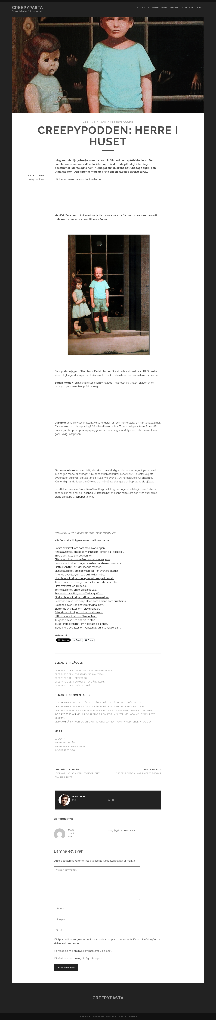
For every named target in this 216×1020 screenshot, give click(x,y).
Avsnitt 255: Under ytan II (192, 47)
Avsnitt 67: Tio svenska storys (192, 795)
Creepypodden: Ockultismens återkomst (80, 682)
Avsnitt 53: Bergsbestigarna (192, 684)
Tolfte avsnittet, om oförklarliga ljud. (76, 589)
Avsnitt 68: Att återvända (192, 804)
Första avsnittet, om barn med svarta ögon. (80, 548)
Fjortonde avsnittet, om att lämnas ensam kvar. (82, 597)
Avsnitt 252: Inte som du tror (192, 21)
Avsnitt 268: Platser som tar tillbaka (192, 175)
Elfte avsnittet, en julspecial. (71, 585)
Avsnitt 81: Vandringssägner (192, 917)
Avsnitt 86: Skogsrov (192, 971)
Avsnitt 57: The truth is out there (192, 716)
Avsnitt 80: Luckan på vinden (192, 908)
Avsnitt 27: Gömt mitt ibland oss (192, 193)
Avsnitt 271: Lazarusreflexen (192, 214)
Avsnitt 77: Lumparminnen (192, 886)
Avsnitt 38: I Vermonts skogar (192, 561)
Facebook (88, 492)
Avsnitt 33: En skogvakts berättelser (192, 519)
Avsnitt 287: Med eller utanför (192, 351)
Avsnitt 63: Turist (192, 762)
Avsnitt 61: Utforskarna (192, 750)
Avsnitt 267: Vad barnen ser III (192, 167)
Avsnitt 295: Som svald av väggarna (192, 429)
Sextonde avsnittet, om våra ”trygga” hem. (79, 604)
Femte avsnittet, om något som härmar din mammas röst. (88, 563)
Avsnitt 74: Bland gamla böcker (192, 856)
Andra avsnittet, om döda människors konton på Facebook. (89, 551)
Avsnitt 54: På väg (192, 691)
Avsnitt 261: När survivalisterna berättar (192, 113)
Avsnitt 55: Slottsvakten (192, 698)
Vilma (58, 722)
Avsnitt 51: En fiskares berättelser (192, 671)
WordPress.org (65, 750)
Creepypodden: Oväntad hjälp (74, 685)
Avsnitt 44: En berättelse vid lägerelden (192, 619)
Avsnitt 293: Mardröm (192, 412)
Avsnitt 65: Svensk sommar (192, 778)
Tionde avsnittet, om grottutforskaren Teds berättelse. (86, 582)
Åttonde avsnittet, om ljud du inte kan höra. (80, 574)
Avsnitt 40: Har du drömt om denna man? (192, 580)
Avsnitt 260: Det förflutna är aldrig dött (192, 100)
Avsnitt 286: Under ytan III (192, 342)
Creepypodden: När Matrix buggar (138, 773)
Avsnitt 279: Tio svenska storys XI (192, 280)
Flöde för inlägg (66, 742)
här (156, 375)
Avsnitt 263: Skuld (192, 130)
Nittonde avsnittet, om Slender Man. (76, 616)
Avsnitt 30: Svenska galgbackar (192, 479)
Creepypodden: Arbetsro (71, 678)
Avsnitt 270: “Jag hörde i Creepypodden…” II (192, 203)
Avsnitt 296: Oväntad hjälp (192, 438)
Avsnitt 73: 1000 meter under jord (192, 847)
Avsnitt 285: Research (192, 333)
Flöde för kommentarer (70, 746)
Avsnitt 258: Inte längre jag (192, 73)
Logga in (60, 739)
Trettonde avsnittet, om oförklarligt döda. (79, 593)
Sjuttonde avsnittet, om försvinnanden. (77, 608)
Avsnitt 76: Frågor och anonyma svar (192, 877)
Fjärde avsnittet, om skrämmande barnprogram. (82, 559)
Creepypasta (27, 7)
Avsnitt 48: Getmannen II (192, 648)
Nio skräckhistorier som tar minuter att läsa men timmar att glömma (108, 710)
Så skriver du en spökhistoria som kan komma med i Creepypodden (109, 722)
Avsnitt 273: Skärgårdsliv (192, 231)
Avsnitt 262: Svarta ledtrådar (192, 123)
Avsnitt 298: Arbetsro (192, 458)
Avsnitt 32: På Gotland (192, 509)
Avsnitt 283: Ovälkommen (192, 319)
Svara (70, 836)
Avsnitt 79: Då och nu (192, 901)
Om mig (174, 7)
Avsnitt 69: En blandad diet (192, 812)
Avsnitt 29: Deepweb (192, 375)
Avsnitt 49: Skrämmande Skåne (192, 657)
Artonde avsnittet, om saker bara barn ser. (79, 612)
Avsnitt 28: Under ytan (192, 288)
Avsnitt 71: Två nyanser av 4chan (192, 830)
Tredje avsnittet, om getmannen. (74, 555)
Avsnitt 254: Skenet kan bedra (192, 38)
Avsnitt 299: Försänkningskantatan (192, 469)
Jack (102, 122)
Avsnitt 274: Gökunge (192, 238)
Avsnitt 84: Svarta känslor (192, 955)
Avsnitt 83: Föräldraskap (192, 938)
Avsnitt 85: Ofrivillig (192, 964)
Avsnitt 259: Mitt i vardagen (192, 81)
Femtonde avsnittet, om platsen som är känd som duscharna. (90, 601)
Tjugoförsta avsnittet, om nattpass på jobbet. (81, 623)
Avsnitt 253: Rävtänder (192, 29)
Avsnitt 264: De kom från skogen (192, 137)
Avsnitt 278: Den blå (192, 273)
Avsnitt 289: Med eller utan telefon (192, 368)
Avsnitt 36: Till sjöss (192, 544)
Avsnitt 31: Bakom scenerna (192, 500)
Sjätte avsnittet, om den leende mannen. (78, 567)
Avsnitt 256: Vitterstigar (192, 55)
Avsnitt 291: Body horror (192, 391)
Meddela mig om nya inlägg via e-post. (80, 958)
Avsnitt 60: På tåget (192, 743)
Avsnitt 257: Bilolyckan (192, 64)
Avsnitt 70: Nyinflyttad (192, 821)
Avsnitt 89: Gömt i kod (192, 995)
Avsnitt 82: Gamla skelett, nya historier (192, 927)
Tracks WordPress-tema (94, 1016)
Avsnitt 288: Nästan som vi (192, 359)
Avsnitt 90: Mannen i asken (192, 1004)
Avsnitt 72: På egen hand (192, 839)
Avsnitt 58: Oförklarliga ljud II (192, 724)
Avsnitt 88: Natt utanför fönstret (192, 986)
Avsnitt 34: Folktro (192, 528)
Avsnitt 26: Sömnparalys (192, 90)
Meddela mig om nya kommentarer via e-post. (85, 950)
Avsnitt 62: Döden (192, 757)
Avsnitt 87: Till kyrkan (192, 978)
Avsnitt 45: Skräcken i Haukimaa (192, 629)
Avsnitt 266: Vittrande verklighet (192, 156)
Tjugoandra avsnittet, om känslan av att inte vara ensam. (88, 627)
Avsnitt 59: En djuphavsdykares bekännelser (192, 735)
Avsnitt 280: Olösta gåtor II (192, 297)
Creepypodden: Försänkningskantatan (80, 674)
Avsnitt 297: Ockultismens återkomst (192, 448)
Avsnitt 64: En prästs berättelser (192, 769)
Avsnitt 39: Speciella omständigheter (192, 570)
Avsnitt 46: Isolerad (192, 636)
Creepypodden (157, 7)
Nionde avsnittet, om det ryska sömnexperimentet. (84, 578)
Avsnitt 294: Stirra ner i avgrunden (192, 420)
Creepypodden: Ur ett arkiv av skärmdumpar (83, 670)
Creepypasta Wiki (83, 496)
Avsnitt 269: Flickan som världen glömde (192, 184)
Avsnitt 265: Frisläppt (192, 146)
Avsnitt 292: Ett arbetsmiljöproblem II (192, 401)
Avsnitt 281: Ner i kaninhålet (192, 306)
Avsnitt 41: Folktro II (192, 591)
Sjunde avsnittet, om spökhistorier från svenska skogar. (86, 570)
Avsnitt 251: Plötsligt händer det (192, 10)
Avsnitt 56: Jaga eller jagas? (192, 707)
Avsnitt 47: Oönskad (192, 641)
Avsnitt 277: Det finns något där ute (192, 266)
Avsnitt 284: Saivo (192, 326)
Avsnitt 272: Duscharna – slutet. (192, 223)
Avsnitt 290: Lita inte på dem (192, 382)
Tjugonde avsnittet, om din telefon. (75, 620)
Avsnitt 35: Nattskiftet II (192, 535)
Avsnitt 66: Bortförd (192, 786)
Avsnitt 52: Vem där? (192, 678)
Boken (141, 7)
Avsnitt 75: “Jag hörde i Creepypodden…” (192, 866)
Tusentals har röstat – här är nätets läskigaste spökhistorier (104, 702)
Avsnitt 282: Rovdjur (192, 313)
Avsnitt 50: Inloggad (192, 664)
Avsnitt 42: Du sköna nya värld (192, 600)
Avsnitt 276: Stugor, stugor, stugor (192, 257)
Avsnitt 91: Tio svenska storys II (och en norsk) (192, 1014)
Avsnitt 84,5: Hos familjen (192, 946)
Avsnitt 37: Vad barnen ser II (192, 553)
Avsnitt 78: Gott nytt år (192, 894)
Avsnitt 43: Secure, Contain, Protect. (192, 608)
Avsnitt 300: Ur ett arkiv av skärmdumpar (192, 490)
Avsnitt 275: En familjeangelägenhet (192, 247)
